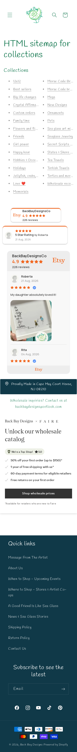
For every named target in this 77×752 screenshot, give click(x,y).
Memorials (20, 192)
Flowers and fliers (26, 129)
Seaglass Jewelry (60, 136)
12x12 (17, 81)
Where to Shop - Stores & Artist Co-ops (37, 592)
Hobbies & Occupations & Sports (36, 160)
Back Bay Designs (31, 744)
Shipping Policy (20, 627)
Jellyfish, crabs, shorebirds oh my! (38, 176)
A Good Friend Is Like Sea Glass (33, 606)
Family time (21, 121)
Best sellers (22, 89)
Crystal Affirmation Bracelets (35, 105)
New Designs (57, 105)
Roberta (26, 276)
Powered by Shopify (56, 744)
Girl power (21, 144)
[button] (10, 15)
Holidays (19, 168)
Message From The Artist (28, 557)
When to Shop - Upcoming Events (34, 579)
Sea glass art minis (61, 129)
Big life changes (24, 97)
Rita (24, 350)
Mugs (51, 97)
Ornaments (55, 113)
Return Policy (19, 638)
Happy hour (21, 152)
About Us (15, 568)
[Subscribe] (63, 689)
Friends (18, 136)
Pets (51, 121)
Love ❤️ (19, 184)
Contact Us (17, 648)
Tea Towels (55, 160)
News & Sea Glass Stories (28, 616)
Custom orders (24, 113)
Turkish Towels (58, 168)
